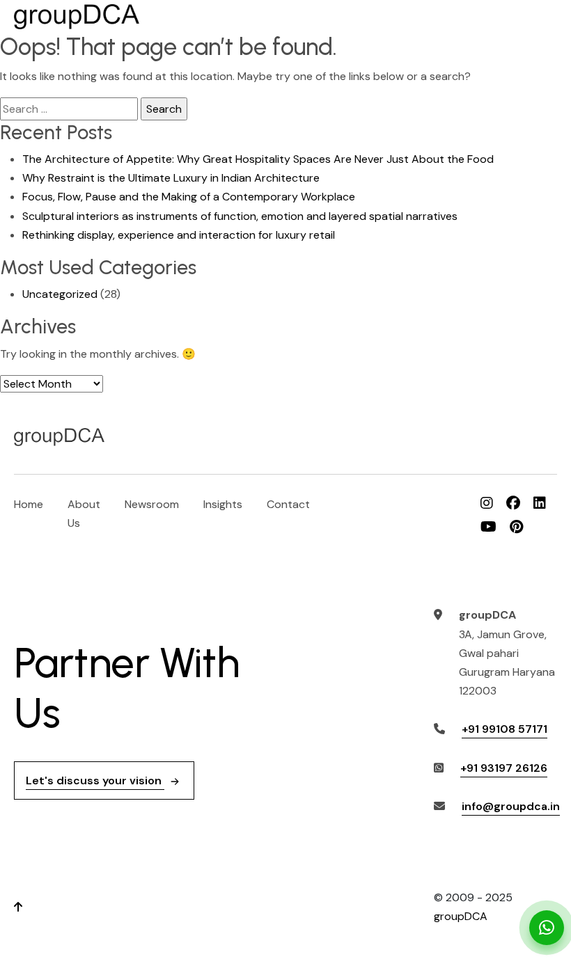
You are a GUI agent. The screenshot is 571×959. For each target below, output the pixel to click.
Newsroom (152, 504)
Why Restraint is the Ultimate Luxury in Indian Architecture (171, 178)
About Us (84, 513)
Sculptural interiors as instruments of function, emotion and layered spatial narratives (239, 216)
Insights (222, 504)
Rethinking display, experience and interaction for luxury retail (178, 235)
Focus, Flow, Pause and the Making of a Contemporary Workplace (188, 196)
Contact (288, 504)
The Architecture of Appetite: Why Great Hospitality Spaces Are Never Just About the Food (258, 159)
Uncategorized (59, 294)
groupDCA (460, 916)
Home (28, 504)
